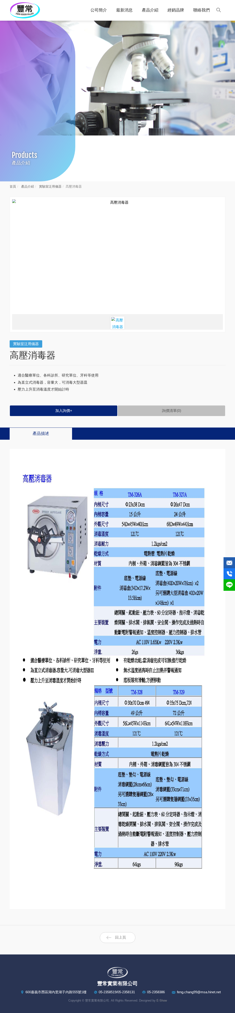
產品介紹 (150, 10)
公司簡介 (98, 10)
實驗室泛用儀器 (50, 186)
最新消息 (124, 10)
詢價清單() (171, 411)
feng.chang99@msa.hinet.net (199, 992)
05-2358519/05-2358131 (117, 992)
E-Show (162, 1000)
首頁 (13, 186)
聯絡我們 (201, 10)
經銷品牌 (176, 10)
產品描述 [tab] (41, 433)
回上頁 (120, 937)
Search (218, 9)
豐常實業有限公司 (27, 10)
